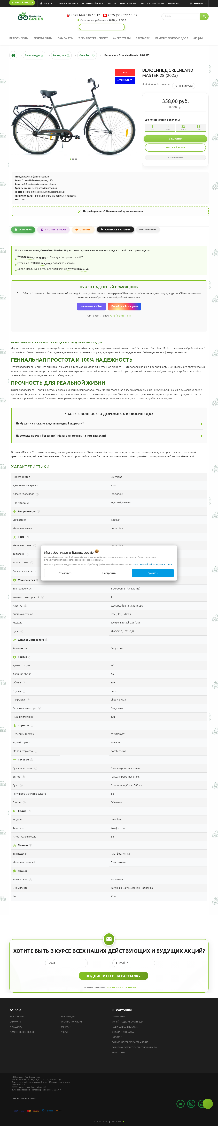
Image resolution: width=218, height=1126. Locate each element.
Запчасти (66, 1027)
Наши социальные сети (125, 1027)
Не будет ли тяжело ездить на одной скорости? (50, 423)
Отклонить (65, 573)
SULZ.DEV (117, 1121)
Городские (59, 55)
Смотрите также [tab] (55, 229)
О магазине (118, 1016)
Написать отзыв (117, 229)
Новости (117, 1037)
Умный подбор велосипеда (127, 1022)
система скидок (40, 263)
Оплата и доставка (123, 1032)
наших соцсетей (78, 268)
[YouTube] (96, 27)
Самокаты (15, 1022)
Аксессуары (16, 1027)
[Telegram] (105, 27)
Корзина (198, 3)
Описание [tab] (25, 229)
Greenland (85, 55)
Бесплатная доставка (31, 257)
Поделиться (185, 86)
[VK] (102, 27)
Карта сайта (118, 1052)
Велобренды (68, 1016)
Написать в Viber (91, 306)
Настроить (109, 573)
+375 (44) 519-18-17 (120, 315)
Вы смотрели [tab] (148, 229)
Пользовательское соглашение (130, 1042)
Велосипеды (17, 1016)
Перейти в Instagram (124, 306)
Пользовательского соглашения (121, 987)
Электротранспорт (71, 1022)
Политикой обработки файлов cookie (153, 564)
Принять (152, 573)
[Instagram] (99, 27)
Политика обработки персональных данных (136, 1047)
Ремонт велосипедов (22, 1032)
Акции (64, 1032)
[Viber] (108, 27)
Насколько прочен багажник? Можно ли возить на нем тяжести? (61, 435)
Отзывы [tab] (85, 229)
